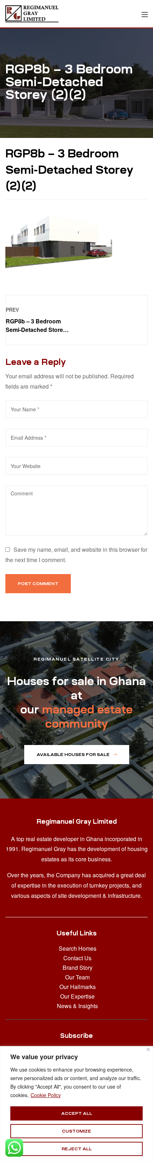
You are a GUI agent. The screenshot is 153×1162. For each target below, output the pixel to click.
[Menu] (145, 13)
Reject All (77, 1149)
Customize (76, 1131)
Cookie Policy (46, 1095)
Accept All (76, 1113)
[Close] (148, 1049)
